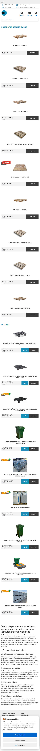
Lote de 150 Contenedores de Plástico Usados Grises (20, 606)
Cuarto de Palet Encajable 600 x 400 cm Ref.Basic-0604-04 (20, 344)
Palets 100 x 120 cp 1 (20, 210)
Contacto (21, 15)
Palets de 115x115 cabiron (20, 177)
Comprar (32, 52)
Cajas (23, 713)
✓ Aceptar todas (20, 735)
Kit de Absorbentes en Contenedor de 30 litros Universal (20, 573)
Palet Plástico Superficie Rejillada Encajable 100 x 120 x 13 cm (20, 377)
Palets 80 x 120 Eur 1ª (20, 46)
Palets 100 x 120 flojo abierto (20, 308)
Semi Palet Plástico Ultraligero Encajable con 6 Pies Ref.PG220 (20, 409)
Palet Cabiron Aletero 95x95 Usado (20, 242)
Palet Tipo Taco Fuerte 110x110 (20, 275)
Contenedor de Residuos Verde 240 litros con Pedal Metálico (20, 442)
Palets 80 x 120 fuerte (20, 111)
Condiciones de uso (8, 715)
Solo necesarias (20, 740)
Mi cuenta (29, 15)
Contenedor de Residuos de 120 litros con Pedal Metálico (20, 541)
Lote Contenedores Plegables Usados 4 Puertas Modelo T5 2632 (20, 475)
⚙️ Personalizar (20, 745)
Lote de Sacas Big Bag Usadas (20, 507)
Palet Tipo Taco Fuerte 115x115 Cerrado (20, 144)
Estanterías (25, 715)
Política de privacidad (9, 713)
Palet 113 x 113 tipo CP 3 (20, 79)
